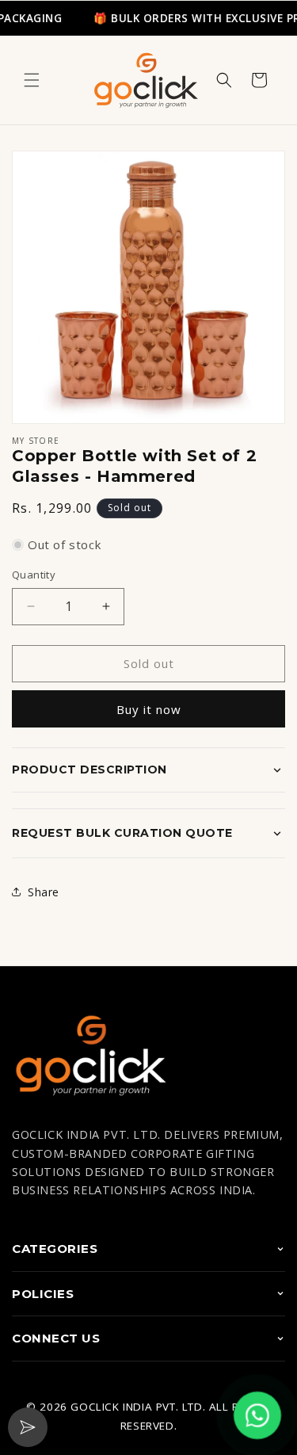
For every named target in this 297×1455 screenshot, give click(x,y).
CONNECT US (56, 1338)
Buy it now (148, 709)
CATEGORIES (54, 1248)
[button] (31, 80)
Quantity (33, 574)
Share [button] (43, 891)
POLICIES (43, 1293)
